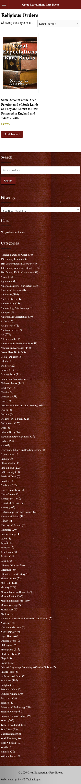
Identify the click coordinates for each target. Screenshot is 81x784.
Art (2, 334)
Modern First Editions (12, 600)
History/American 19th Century (16, 512)
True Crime (6, 729)
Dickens (5, 414)
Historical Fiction (10, 503)
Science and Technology (13, 707)
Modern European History (14, 592)
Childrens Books (9, 383)
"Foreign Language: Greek (14, 254)
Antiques (5, 312)
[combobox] (40, 209)
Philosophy (6, 645)
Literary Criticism (10, 565)
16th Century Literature (12, 259)
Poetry (4, 663)
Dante (4, 401)
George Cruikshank (10, 490)
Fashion (5, 458)
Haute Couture (8, 494)
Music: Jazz (7, 609)
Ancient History (9, 299)
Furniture (5, 481)
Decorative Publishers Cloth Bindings (20, 405)
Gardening (6, 485)
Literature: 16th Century (13, 574)
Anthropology (7, 303)
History (4, 507)
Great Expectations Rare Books (40, 4)
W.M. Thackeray (9, 738)
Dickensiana (7, 423)
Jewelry (5, 547)
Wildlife (5, 751)
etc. (3, 445)
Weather (5, 747)
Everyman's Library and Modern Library (21, 450)
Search (8, 181)
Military (5, 587)
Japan (3, 543)
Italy (3, 538)
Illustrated (6, 529)
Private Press (7, 671)
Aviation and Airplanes (12, 348)
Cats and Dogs (8, 374)
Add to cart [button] (12, 134)
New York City (8, 631)
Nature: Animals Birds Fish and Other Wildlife (24, 618)
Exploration (7, 454)
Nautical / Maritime (11, 627)
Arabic (4, 321)
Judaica (4, 556)
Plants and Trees (9, 654)
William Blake (8, 756)
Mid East (5, 583)
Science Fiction (9, 711)
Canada (4, 370)
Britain (4, 361)
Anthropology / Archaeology (15, 308)
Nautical (5, 623)
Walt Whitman (8, 742)
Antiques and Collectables (14, 316)
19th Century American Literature (18, 268)
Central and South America (14, 379)
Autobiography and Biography (15, 343)
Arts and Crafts (8, 339)
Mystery (5, 614)
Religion (5, 685)
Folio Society (7, 472)
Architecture (7, 325)
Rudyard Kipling (9, 693)
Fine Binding (7, 467)
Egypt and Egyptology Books (15, 436)
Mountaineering (9, 605)
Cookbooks (6, 396)
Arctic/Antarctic (9, 330)
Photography (7, 649)
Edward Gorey (8, 432)
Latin (3, 560)
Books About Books (10, 352)
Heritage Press (8, 498)
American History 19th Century (16, 285)
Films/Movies (8, 463)
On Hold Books (8, 640)
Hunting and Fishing (11, 525)
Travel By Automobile (12, 725)
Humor (4, 520)
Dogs (3, 427)
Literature (6, 569)
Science (5, 702)
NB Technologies (31, 779)
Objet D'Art (7, 636)
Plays (3, 658)
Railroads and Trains (11, 676)
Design (4, 410)
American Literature (11, 290)
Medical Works (8, 578)
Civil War (6, 388)
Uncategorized (8, 733)
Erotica (4, 441)
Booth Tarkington (9, 356)
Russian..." (6, 698)
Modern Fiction (8, 596)
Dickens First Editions (12, 418)
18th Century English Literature (17, 263)
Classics (5, 392)
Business (5, 365)
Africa (4, 277)
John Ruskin (7, 552)
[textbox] (40, 211)
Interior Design (8, 534)
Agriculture (6, 281)
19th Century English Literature (17, 272)
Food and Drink (8, 476)
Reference (6, 680)
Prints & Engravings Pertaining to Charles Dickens (26, 667)
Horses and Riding (10, 516)
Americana (6, 294)
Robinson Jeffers (9, 689)
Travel (4, 720)
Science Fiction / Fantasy (14, 716)
